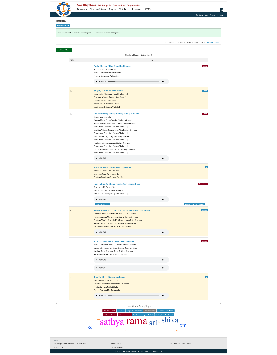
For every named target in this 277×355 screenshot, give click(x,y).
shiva (170, 319)
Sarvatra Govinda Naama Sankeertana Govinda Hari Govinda (122, 210)
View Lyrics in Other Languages (194, 204)
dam (176, 330)
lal (159, 322)
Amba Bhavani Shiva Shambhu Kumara (112, 66)
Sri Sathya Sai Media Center (180, 343)
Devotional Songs (98, 9)
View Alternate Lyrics (102, 204)
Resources (136, 9)
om (183, 324)
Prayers (112, 9)
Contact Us (58, 347)
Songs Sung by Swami (134, 311)
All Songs (121, 311)
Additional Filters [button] (63, 50)
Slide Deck (124, 9)
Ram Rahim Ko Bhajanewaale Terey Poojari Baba (117, 183)
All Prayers (170, 311)
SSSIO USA (116, 343)
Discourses (82, 9)
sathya (112, 320)
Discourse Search (109, 311)
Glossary (213, 15)
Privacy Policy (117, 347)
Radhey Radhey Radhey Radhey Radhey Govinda (116, 113)
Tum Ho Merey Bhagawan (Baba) (109, 277)
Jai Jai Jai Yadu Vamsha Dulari (108, 90)
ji (125, 330)
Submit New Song (125, 315)
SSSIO (148, 9)
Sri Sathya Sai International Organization (70, 343)
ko (98, 319)
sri (153, 322)
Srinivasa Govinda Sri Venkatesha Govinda (114, 241)
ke (90, 326)
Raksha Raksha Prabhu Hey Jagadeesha (112, 167)
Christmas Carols (149, 311)
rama (136, 320)
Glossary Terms (212, 42)
